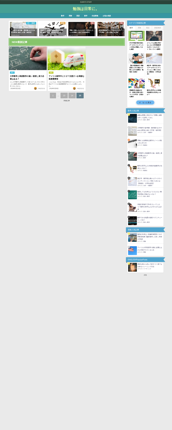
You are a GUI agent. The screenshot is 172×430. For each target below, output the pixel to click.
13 (64, 95)
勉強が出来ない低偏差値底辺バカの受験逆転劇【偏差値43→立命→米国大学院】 (149, 236)
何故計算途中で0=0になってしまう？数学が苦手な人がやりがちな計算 (149, 207)
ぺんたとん (41, 88)
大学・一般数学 (147, 132)
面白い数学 (146, 119)
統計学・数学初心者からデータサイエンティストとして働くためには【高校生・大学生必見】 (149, 181)
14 (72, 95)
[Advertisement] (67, 131)
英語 (78, 16)
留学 (85, 16)
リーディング (147, 268)
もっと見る (147, 102)
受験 (70, 16)
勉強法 (145, 145)
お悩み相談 (107, 16)
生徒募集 (95, 16)
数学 (62, 16)
